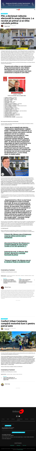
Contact (18, 420)
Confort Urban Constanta (17, 374)
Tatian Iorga (7, 329)
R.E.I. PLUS (24, 445)
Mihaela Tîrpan (7, 26)
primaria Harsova (28, 275)
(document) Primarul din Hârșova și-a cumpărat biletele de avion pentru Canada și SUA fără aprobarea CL (16, 244)
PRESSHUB (18, 445)
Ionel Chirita (18, 275)
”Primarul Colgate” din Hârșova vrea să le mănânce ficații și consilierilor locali (17, 261)
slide (33, 275)
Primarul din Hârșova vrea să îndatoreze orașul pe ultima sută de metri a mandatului (17, 235)
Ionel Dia (22, 275)
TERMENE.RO (12, 445)
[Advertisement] (18, 307)
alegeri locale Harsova (11, 275)
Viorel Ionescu (9, 276)
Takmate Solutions (20, 449)
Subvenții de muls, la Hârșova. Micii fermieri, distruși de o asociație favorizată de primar (16, 253)
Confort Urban (9, 374)
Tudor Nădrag (3, 276)
